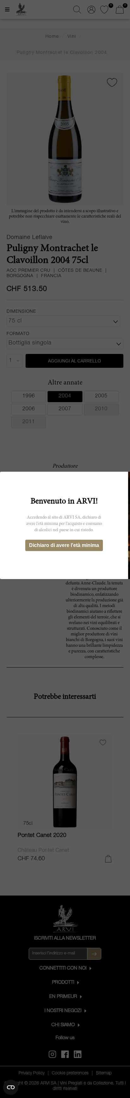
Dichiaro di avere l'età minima (64, 545)
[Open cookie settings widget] (10, 1087)
